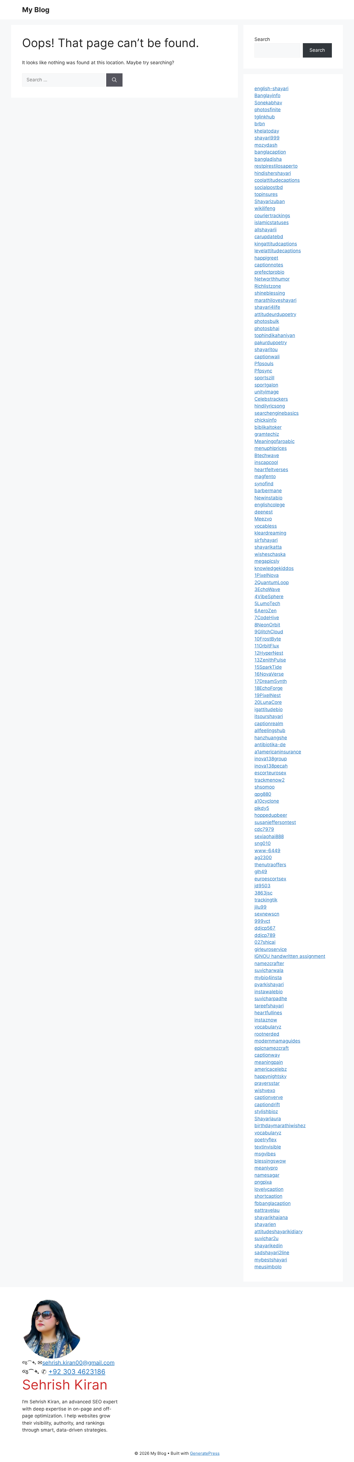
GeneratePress (205, 1453)
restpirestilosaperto (276, 166)
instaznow (265, 1020)
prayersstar (267, 1083)
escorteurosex (270, 773)
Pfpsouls (264, 363)
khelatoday (266, 131)
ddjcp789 (264, 935)
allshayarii (265, 229)
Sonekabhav (268, 102)
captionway (267, 1055)
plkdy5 (261, 808)
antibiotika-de (270, 744)
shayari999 (267, 138)
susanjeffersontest (275, 822)
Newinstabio (268, 498)
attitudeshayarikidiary (278, 1231)
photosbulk (266, 321)
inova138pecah (271, 766)
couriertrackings (272, 215)
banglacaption (270, 152)
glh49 (260, 871)
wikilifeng (264, 208)
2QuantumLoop (271, 582)
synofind (264, 483)
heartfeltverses (271, 469)
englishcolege (269, 504)
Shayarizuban (269, 201)
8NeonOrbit (267, 625)
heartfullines (268, 1012)
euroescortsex (270, 879)
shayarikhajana (271, 1217)
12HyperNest (268, 653)
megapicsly (266, 561)
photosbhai (266, 328)
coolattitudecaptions (277, 180)
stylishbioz (266, 1111)
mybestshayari (270, 1260)
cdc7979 (264, 829)
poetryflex (265, 1139)
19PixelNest (267, 695)
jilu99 (260, 907)
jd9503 (262, 885)
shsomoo (264, 787)
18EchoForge (268, 688)
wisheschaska (270, 554)
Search (262, 39)
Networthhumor (272, 279)
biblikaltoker (268, 427)
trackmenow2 (269, 780)
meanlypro (266, 1168)
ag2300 (263, 857)
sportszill (264, 377)
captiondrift (267, 1104)
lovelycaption (268, 1189)
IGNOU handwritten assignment (289, 956)
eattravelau (267, 1210)
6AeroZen (265, 610)
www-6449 (267, 850)
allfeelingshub (269, 730)
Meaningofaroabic (274, 441)
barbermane (268, 490)
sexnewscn (266, 914)
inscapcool (266, 462)
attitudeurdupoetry (275, 314)
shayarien (265, 1224)
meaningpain (268, 1062)
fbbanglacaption (272, 1203)
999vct (262, 921)
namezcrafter (269, 963)
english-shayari (271, 88)
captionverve (268, 1097)
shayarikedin (268, 1245)
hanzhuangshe (270, 737)
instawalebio (268, 991)
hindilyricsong (269, 406)
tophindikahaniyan (274, 335)
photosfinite (267, 109)
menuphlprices (270, 448)
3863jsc (263, 893)
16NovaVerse (269, 674)
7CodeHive (266, 617)
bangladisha (268, 159)
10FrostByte (267, 639)
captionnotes (268, 265)
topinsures (266, 194)
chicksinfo (265, 420)
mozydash (265, 145)
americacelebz (270, 1069)
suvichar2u (266, 1238)
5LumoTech (267, 603)
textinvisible (267, 1147)
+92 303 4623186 (76, 1372)
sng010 (262, 843)
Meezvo (263, 519)
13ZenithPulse (270, 660)
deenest (263, 512)
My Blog (36, 10)
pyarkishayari (269, 984)
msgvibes (265, 1154)
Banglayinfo (267, 95)
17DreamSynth (270, 681)
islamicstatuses (271, 222)
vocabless (265, 526)
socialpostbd (268, 187)
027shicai (264, 942)
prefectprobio (269, 272)
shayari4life (267, 307)
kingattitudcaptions (275, 244)
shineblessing (269, 293)
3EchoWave (267, 589)
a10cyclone (266, 801)
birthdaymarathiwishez (280, 1125)
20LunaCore (268, 702)
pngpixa (263, 1182)
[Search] (114, 80)
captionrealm (268, 723)
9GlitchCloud (268, 631)
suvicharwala (268, 970)
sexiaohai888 (269, 836)
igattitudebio (268, 709)
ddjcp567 (264, 928)
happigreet (266, 258)
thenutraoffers (270, 864)
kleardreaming (270, 533)
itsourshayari (268, 716)
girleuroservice (270, 949)
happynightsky (270, 1076)
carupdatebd (268, 236)
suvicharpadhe (270, 998)
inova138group (270, 758)
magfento (265, 476)
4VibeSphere (268, 596)
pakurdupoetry (270, 342)
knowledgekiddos (274, 568)
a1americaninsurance (277, 752)
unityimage (266, 392)
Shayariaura (267, 1118)
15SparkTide (268, 667)
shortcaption (268, 1196)
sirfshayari (266, 540)
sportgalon (266, 385)
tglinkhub (264, 117)
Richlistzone (267, 286)
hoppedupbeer (270, 815)
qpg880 (262, 794)
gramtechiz (266, 434)
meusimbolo (268, 1266)
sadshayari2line (271, 1252)
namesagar (266, 1175)
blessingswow (270, 1161)
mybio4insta (268, 977)
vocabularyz (267, 1027)
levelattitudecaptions (277, 250)
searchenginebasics (276, 413)
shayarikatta (268, 547)
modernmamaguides (277, 1041)
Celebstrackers (271, 399)
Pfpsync (263, 371)
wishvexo (264, 1090)
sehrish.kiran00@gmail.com (78, 1362)
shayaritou (266, 349)
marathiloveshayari (275, 300)
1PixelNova (266, 575)
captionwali (267, 356)
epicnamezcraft (271, 1048)
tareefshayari (269, 1006)
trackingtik (265, 900)
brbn (259, 123)
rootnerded (266, 1034)
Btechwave (266, 455)
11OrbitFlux (266, 646)
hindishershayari (272, 173)
